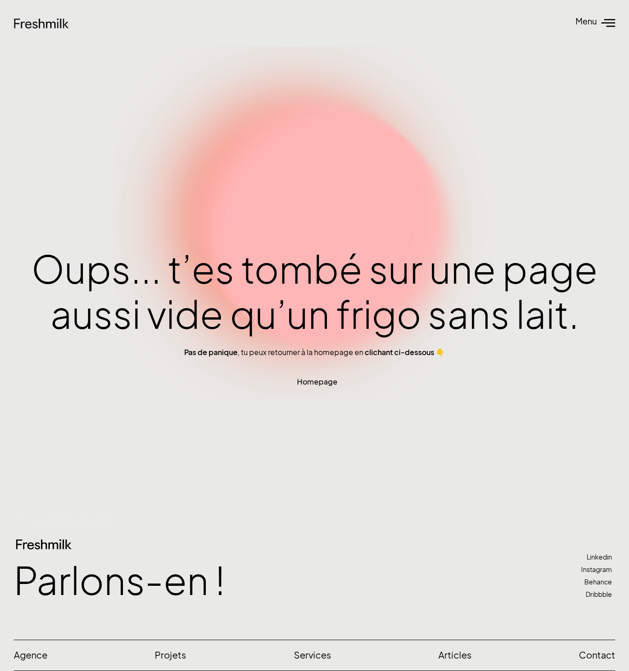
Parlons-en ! (119, 581)
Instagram (596, 569)
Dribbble (599, 594)
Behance (598, 582)
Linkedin (599, 557)
